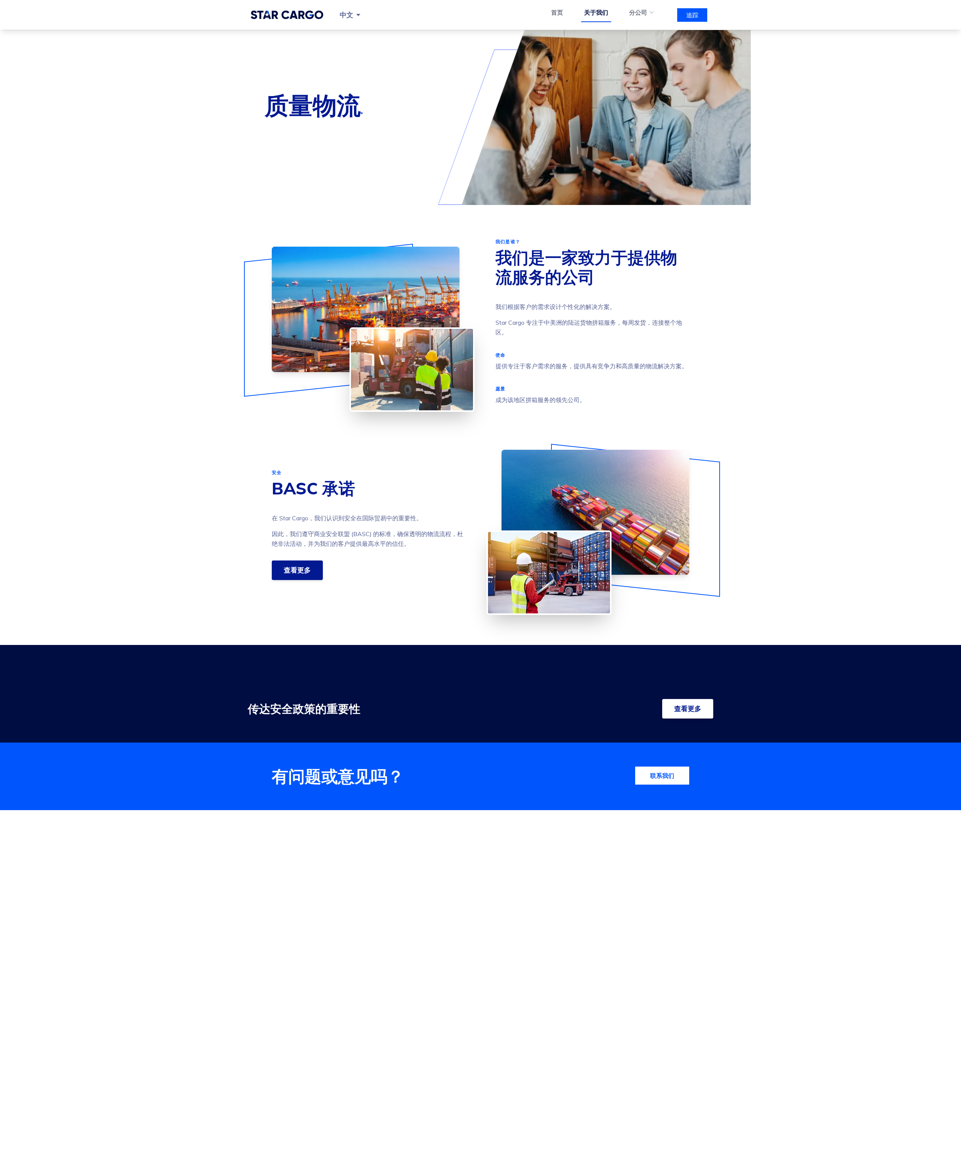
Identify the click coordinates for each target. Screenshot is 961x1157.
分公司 (638, 12)
